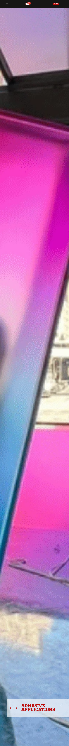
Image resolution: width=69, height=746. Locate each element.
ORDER (56, 4)
